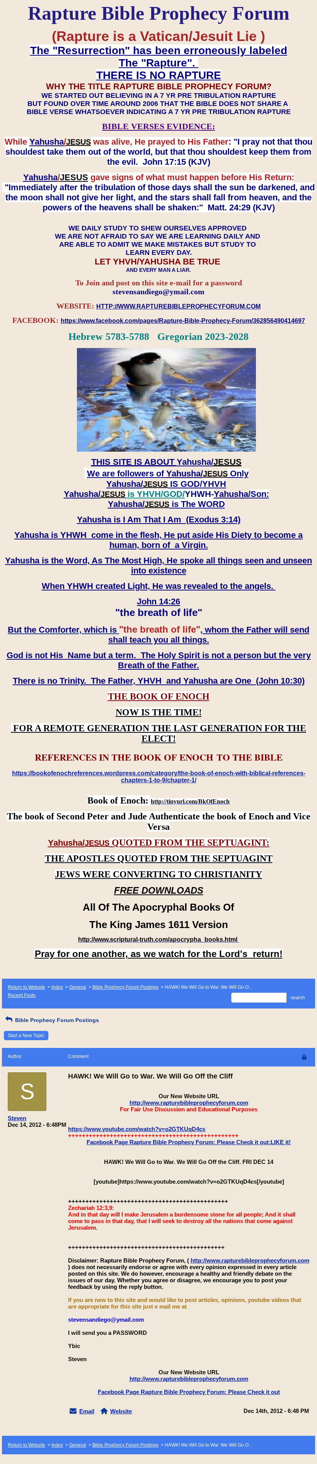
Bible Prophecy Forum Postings (125, 987)
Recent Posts (22, 995)
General (77, 987)
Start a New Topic (26, 1035)
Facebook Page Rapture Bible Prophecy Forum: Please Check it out (189, 1392)
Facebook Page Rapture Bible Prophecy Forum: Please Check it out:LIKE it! (189, 1142)
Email (86, 1411)
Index (57, 987)
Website (121, 1411)
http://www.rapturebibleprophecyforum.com (189, 1102)
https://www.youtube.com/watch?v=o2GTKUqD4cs (136, 1129)
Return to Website (26, 987)
